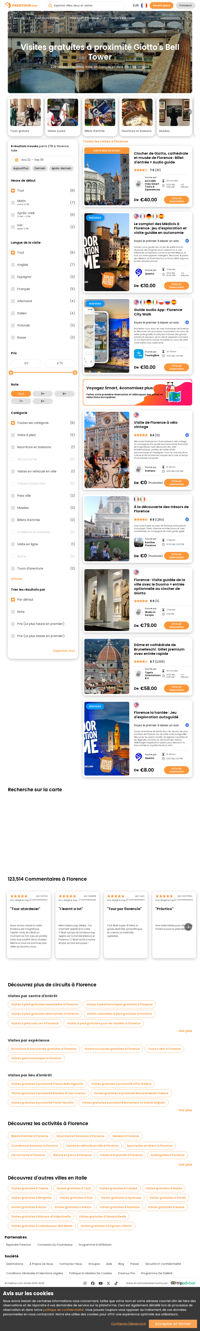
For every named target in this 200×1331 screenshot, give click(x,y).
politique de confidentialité (63, 1310)
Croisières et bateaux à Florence (34, 1146)
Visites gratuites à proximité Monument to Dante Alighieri (123, 1103)
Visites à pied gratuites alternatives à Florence (45, 1014)
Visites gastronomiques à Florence (36, 1058)
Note (21, 612)
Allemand (46, 301)
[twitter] (108, 1283)
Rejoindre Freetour (18, 1245)
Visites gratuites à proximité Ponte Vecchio (42, 1103)
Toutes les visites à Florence (105, 141)
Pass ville (46, 496)
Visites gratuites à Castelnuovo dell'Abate (41, 1226)
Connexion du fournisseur (55, 1245)
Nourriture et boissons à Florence (80, 1136)
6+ (43, 401)
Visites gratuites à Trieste (29, 1188)
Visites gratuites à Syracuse (121, 1198)
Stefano (150, 470)
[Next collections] (189, 112)
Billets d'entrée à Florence (29, 1136)
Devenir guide (161, 5)
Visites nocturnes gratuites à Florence (112, 1049)
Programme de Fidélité (156, 1273)
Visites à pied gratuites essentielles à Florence (44, 1004)
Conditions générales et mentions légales (34, 1273)
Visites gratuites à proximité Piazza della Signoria (47, 1084)
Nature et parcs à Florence (72, 1155)
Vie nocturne (46, 459)
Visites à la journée (46, 484)
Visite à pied (46, 435)
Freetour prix (126, 1273)
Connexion (185, 5)
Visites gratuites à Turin (74, 1188)
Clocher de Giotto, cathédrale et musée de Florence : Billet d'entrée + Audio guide (161, 158)
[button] (25, 116)
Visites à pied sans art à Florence (35, 1023)
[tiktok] (116, 1283)
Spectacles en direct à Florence (149, 1146)
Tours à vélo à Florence (164, 1049)
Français (46, 289)
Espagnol (46, 277)
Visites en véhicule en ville (46, 471)
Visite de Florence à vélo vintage (156, 424)
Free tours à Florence (84, 18)
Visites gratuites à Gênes (164, 1188)
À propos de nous (41, 1264)
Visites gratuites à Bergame (31, 1198)
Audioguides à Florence (168, 1155)
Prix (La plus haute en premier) (40, 624)
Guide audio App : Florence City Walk (158, 312)
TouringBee (152, 355)
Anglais (46, 265)
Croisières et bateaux (46, 532)
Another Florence (150, 544)
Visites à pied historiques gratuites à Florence (119, 1004)
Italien (46, 313)
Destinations (14, 1264)
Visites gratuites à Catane (118, 1188)
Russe (46, 338)
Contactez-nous (70, 1264)
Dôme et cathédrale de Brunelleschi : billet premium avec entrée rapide (159, 649)
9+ (43, 394)
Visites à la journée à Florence (121, 1155)
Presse (134, 1264)
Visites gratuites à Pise (76, 1198)
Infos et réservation (176, 199)
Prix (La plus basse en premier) (41, 636)
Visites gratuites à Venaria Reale (102, 1216)
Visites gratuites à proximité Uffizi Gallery (121, 1084)
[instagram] (85, 1283)
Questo (149, 273)
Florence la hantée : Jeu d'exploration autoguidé (156, 714)
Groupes (94, 1264)
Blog (121, 1264)
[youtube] (100, 1283)
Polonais (46, 325)
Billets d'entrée (46, 520)
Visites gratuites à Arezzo (73, 1207)
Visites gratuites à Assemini (120, 1207)
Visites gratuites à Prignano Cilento (106, 1226)
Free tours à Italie (47, 18)
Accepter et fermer (173, 1323)
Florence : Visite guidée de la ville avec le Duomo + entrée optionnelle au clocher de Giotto (159, 586)
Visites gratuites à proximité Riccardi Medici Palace (131, 1093)
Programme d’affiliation (95, 1245)
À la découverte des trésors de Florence (161, 509)
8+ (64, 394)
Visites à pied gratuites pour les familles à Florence (103, 1023)
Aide (109, 1264)
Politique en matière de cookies (90, 1273)
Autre (46, 556)
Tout (21, 394)
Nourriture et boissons (46, 447)
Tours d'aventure (46, 568)
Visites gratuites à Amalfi (167, 1198)
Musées (46, 508)
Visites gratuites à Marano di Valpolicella (41, 1216)
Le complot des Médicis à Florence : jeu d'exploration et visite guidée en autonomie (160, 228)
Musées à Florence (126, 1136)
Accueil (19, 18)
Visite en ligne (46, 544)
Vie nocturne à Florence (28, 1155)
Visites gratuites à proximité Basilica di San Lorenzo (48, 1093)
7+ (21, 401)
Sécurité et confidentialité (163, 1264)
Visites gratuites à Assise (166, 1207)
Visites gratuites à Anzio (28, 1207)
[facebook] (92, 1283)
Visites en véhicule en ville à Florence (92, 1146)
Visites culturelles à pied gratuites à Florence (119, 1014)
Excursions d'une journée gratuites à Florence (43, 1049)
